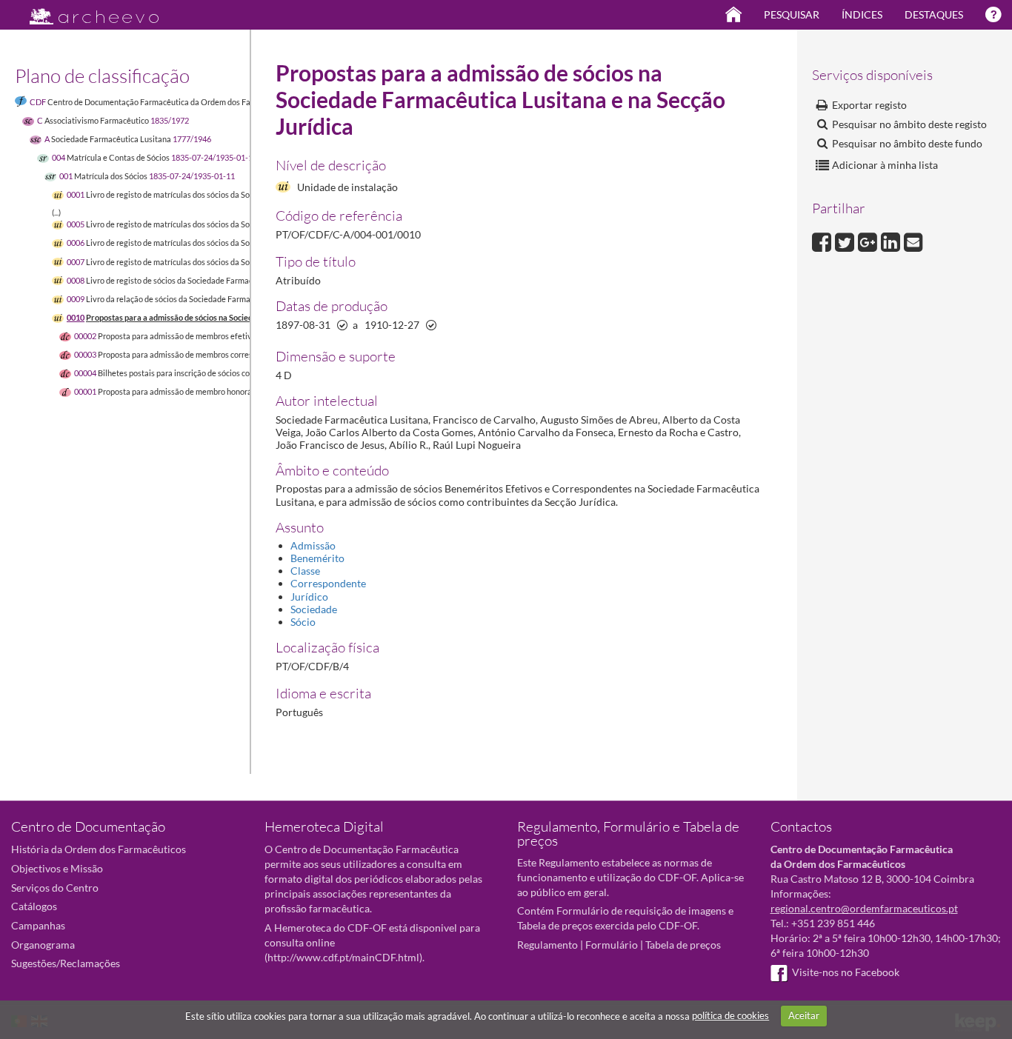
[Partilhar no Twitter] (846, 240)
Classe (305, 570)
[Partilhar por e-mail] (913, 240)
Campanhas (38, 925)
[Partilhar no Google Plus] (869, 240)
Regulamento (547, 944)
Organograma (43, 944)
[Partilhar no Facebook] (823, 240)
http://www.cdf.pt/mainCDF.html (343, 957)
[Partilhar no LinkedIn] (892, 240)
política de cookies (730, 1015)
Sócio (303, 621)
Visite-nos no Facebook (845, 972)
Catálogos (34, 906)
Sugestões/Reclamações (65, 963)
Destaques (934, 14)
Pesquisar (791, 14)
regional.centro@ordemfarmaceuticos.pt (864, 908)
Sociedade (313, 609)
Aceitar (803, 1015)
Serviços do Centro (55, 887)
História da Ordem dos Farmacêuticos (98, 849)
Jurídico (309, 596)
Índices (862, 14)
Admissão (313, 545)
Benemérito (317, 558)
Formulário (611, 944)
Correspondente (328, 583)
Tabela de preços (683, 944)
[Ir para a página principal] (85, 12)
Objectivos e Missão (57, 868)
